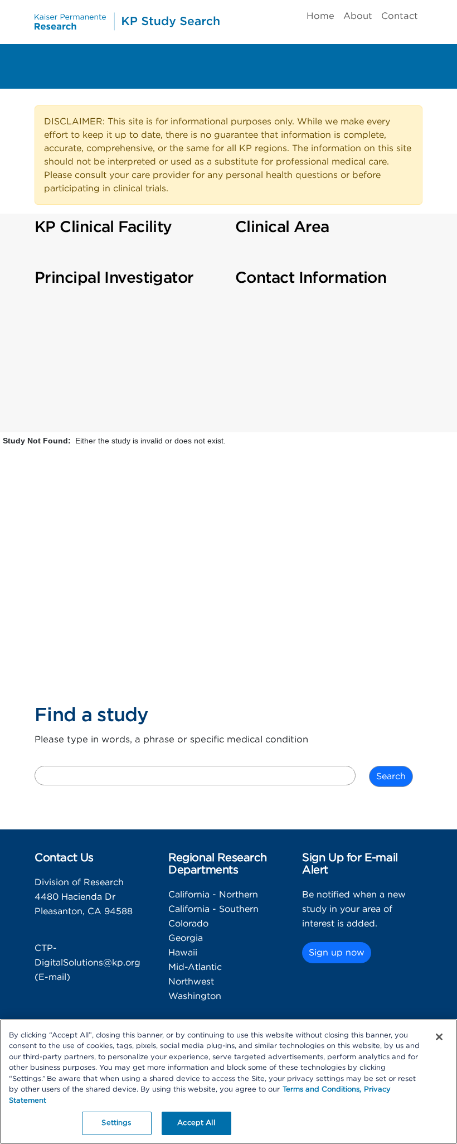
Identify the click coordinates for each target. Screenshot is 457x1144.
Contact (399, 16)
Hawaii (182, 952)
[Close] (439, 1037)
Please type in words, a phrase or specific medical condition (171, 739)
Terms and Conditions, (322, 1089)
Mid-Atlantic (195, 967)
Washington (194, 996)
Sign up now (336, 952)
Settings (116, 1123)
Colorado (188, 923)
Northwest (191, 981)
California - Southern (213, 909)
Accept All (196, 1123)
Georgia (185, 938)
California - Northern (213, 894)
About (357, 16)
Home (320, 16)
